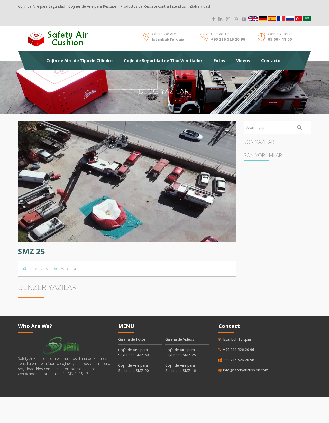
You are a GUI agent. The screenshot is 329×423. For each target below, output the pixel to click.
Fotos (219, 60)
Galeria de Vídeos (179, 339)
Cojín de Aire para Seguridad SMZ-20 (133, 368)
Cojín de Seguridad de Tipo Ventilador (163, 60)
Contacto (270, 60)
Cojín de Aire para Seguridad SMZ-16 (180, 368)
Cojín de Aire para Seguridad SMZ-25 (180, 352)
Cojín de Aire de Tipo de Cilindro (79, 60)
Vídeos (243, 60)
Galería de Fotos (132, 339)
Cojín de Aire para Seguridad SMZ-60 (133, 352)
